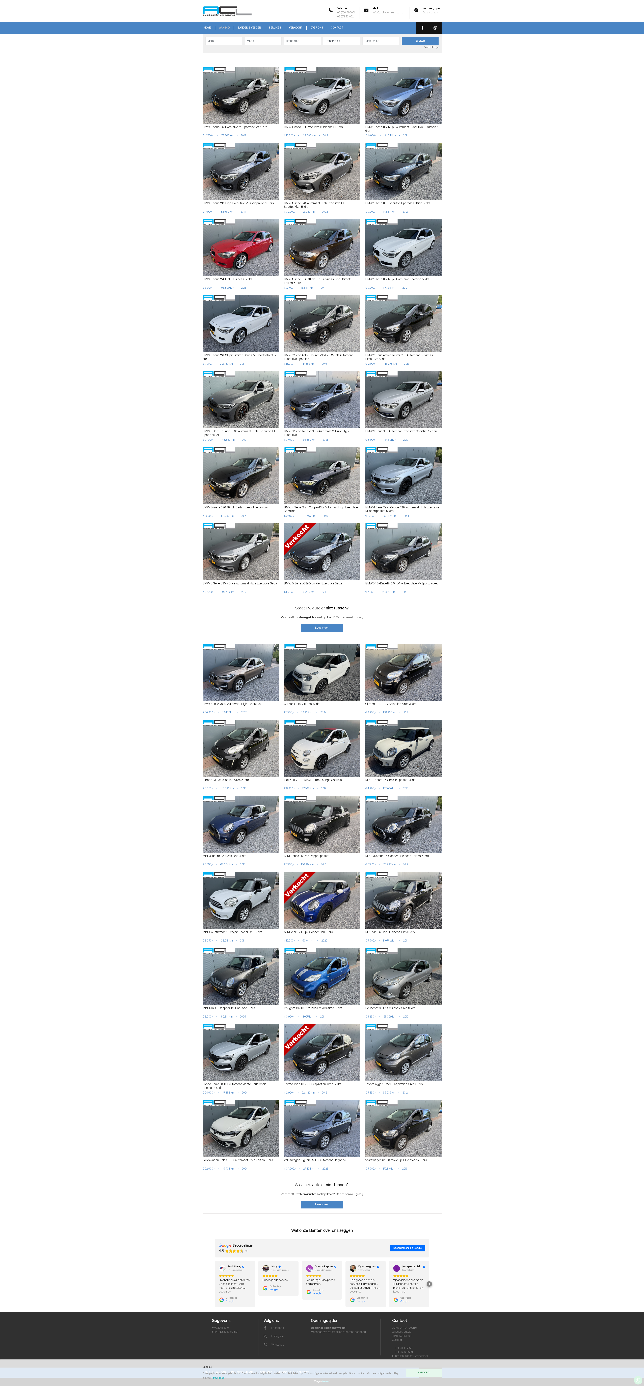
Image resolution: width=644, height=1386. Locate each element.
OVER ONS (316, 28)
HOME (207, 28)
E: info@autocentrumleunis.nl (410, 1356)
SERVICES (275, 28)
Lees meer (322, 628)
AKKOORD (423, 1372)
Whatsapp (277, 1345)
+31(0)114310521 (345, 16)
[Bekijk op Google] (222, 1268)
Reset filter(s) (431, 47)
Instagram (277, 1336)
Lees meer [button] (225, 1292)
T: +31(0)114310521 (402, 1348)
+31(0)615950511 (346, 12)
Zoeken (420, 41)
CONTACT (337, 28)
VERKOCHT (296, 28)
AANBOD (224, 28)
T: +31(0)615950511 (402, 1352)
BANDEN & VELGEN (249, 28)
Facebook (277, 1328)
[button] (214, 1284)
